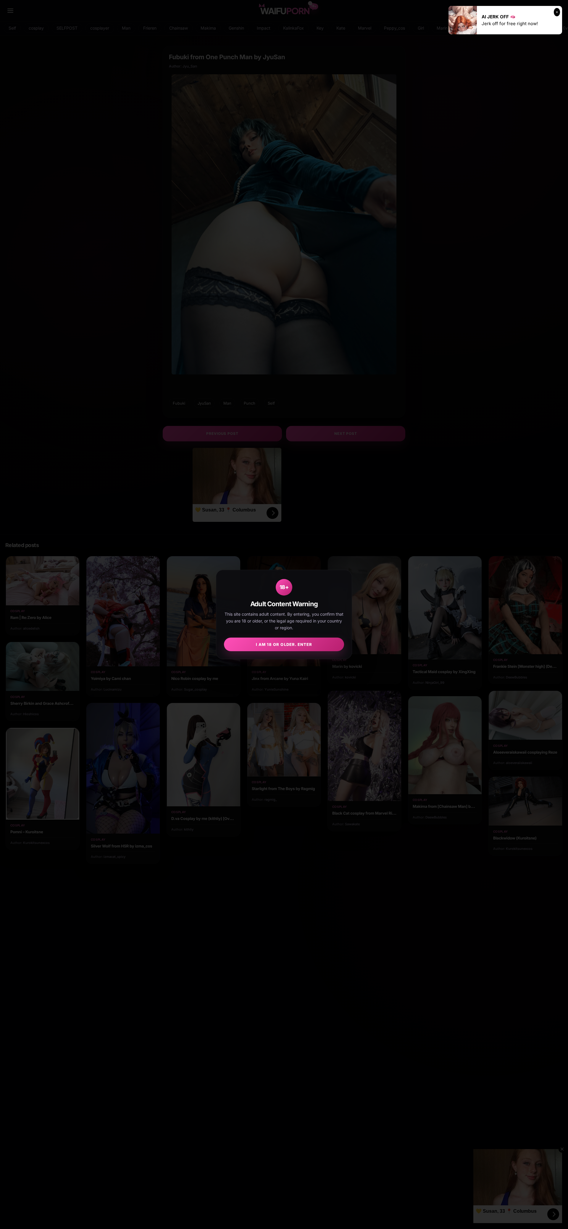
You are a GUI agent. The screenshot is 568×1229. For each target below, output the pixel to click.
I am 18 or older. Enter (284, 644)
